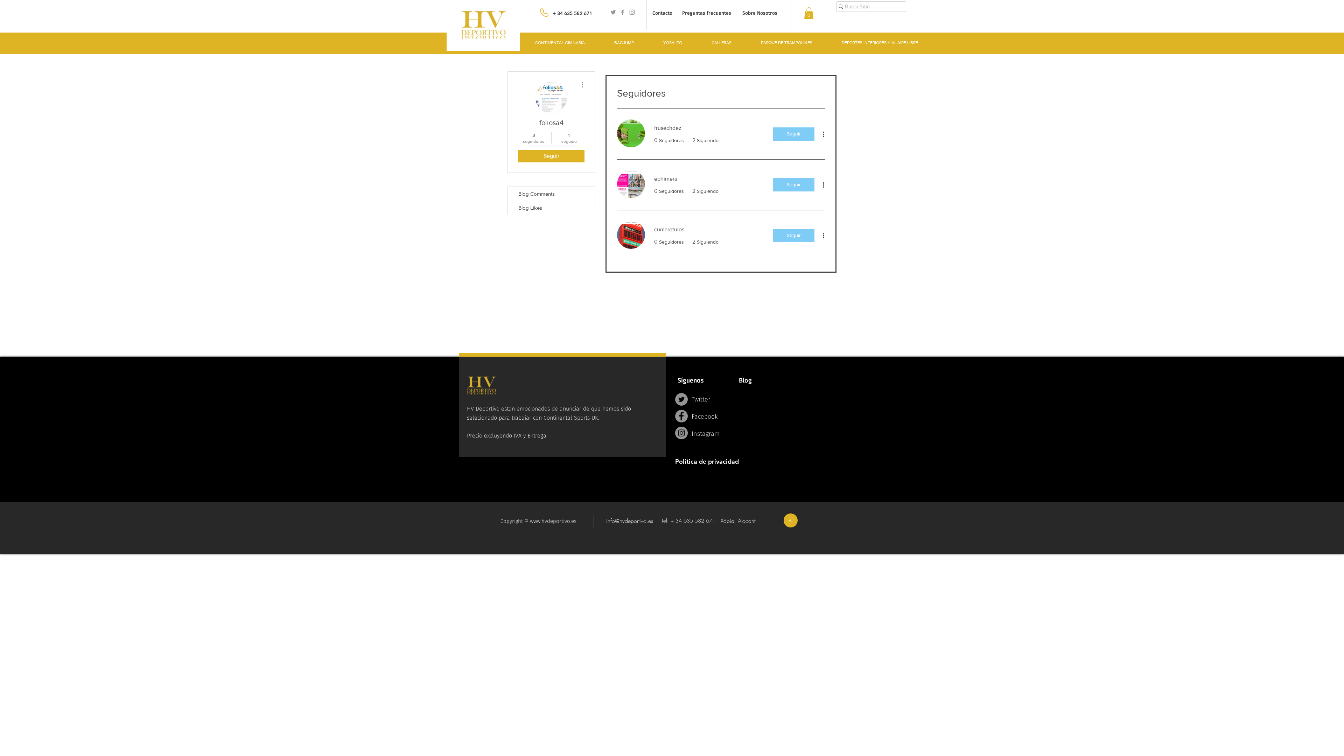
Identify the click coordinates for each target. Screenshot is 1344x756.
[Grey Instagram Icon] (632, 12)
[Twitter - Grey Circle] (681, 399)
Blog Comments (536, 194)
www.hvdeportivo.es (553, 521)
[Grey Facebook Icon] (622, 12)
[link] (809, 13)
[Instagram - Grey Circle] (681, 433)
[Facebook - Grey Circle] (681, 416)
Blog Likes (530, 208)
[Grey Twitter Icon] (613, 12)
